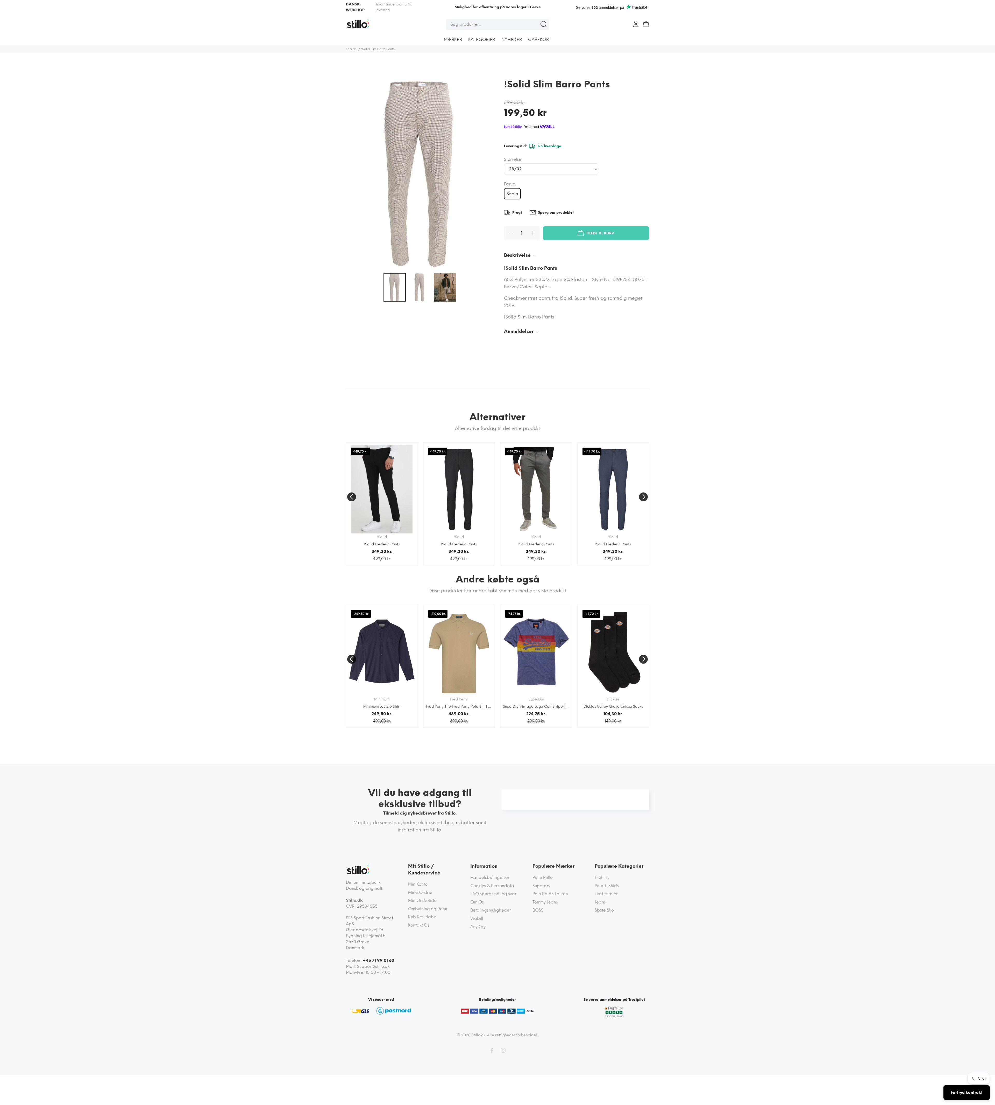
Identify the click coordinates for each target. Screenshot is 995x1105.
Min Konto (418, 884)
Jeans (600, 902)
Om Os (477, 902)
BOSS (537, 910)
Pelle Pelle (542, 877)
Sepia (512, 193)
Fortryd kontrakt (967, 1092)
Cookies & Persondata (492, 885)
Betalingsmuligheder (490, 910)
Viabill (476, 918)
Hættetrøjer (606, 893)
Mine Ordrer (420, 892)
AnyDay (478, 926)
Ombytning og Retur (427, 908)
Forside (351, 49)
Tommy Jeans (545, 902)
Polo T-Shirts (607, 885)
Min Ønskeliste (422, 900)
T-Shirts (602, 877)
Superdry (541, 885)
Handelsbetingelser (489, 877)
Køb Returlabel (422, 916)
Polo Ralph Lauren (550, 893)
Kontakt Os (418, 925)
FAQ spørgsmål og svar (493, 893)
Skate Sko (604, 910)
